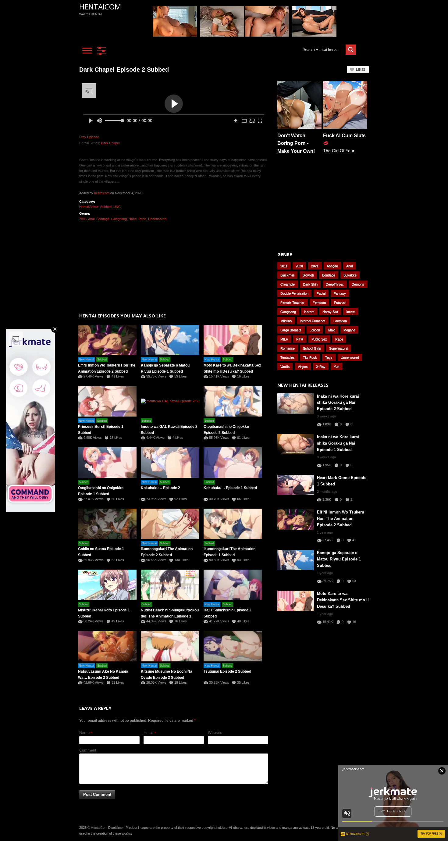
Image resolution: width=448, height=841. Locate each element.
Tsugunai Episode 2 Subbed (227, 671)
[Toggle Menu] (87, 50)
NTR (299, 339)
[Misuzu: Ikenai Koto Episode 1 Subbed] (107, 585)
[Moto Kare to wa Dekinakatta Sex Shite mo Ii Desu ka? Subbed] (233, 340)
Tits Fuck (310, 357)
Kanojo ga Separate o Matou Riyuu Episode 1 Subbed (339, 559)
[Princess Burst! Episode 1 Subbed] (107, 401)
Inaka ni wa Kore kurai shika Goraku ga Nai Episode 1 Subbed (338, 443)
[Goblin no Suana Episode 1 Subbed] (107, 524)
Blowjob (308, 275)
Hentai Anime (88, 207)
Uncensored (157, 219)
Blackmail (287, 275)
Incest (350, 311)
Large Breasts (290, 330)
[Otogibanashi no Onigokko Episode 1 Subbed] (107, 462)
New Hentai (86, 359)
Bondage (102, 219)
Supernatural (338, 348)
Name (84, 732)
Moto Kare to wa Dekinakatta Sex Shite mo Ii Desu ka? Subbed (343, 600)
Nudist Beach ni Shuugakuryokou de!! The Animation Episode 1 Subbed (170, 616)
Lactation (340, 321)
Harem (309, 311)
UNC (117, 207)
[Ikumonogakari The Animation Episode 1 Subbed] (233, 524)
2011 (283, 266)
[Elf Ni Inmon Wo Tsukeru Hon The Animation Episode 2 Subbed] (107, 340)
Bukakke (350, 275)
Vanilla (285, 366)
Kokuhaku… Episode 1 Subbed (230, 488)
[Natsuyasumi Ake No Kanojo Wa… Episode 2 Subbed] (107, 646)
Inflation (286, 321)
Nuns (133, 219)
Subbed (106, 207)
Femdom (319, 302)
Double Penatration (294, 293)
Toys (328, 357)
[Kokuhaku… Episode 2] (170, 462)
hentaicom (101, 193)
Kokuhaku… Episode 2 (160, 488)
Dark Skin (310, 284)
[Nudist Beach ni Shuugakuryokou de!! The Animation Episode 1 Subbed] (170, 585)
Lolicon (315, 330)
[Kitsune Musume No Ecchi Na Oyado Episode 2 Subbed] (170, 646)
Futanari (340, 302)
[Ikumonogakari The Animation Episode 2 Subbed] (170, 524)
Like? (361, 69)
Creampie (287, 284)
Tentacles (287, 357)
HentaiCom (100, 7)
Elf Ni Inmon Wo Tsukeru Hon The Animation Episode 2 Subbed (340, 518)
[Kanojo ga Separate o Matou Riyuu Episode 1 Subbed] (170, 340)
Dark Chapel (110, 143)
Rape (142, 219)
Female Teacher (292, 302)
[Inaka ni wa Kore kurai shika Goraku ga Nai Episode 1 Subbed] (295, 444)
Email (149, 732)
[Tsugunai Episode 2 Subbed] (233, 646)
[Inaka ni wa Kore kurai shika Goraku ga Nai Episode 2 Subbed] (295, 403)
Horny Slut (330, 311)
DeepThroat (334, 284)
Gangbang (119, 219)
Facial (321, 293)
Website (215, 732)
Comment (87, 750)
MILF (284, 339)
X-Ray (320, 366)
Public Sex (319, 339)
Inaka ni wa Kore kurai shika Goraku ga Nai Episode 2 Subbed (338, 402)
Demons (358, 284)
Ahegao (332, 266)
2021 (314, 266)
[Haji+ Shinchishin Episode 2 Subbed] (233, 585)
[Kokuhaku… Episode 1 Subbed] (233, 462)
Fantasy (340, 293)
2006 (83, 219)
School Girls (312, 348)
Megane (349, 330)
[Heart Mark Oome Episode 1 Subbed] (295, 485)
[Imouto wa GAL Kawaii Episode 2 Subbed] (170, 401)
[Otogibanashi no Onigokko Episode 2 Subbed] (233, 401)
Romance (287, 348)
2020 (299, 266)
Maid (331, 330)
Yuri (336, 366)
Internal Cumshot (312, 321)
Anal (91, 219)
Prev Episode (89, 137)
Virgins (303, 366)
